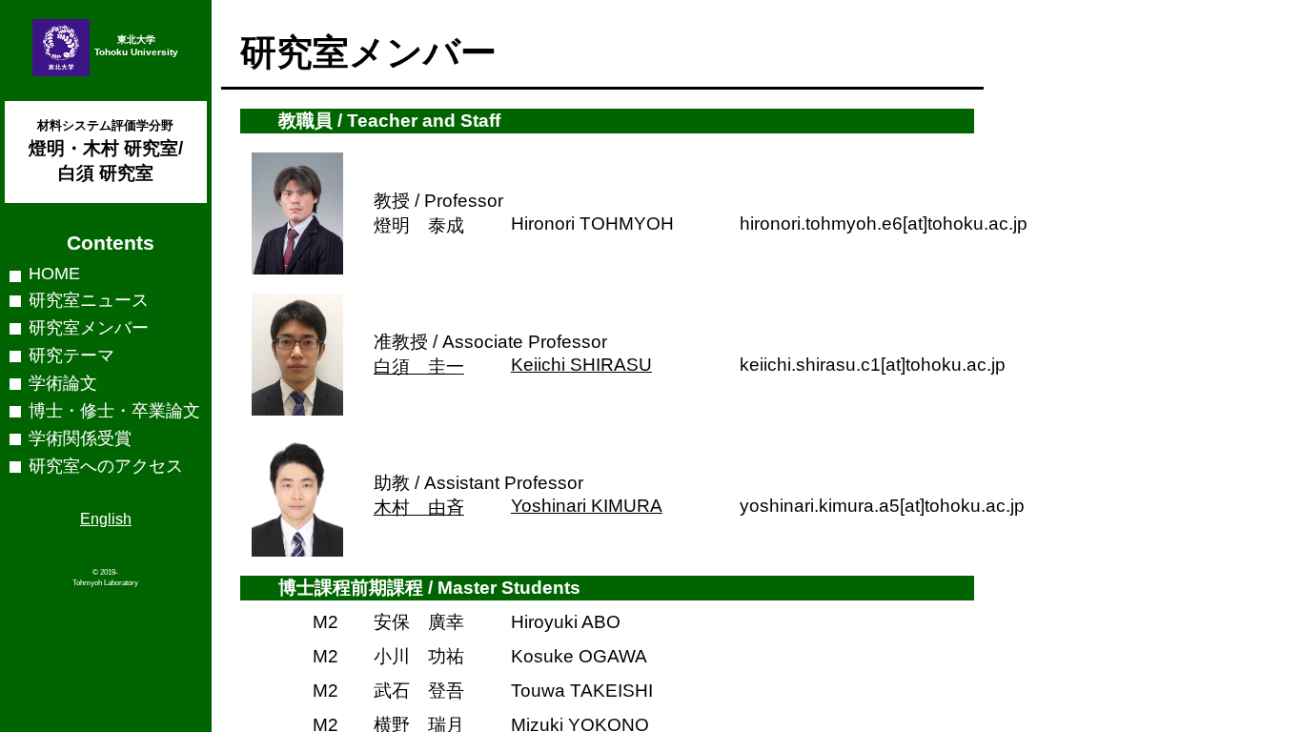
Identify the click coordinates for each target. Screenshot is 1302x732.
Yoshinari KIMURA (586, 506)
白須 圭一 (419, 366)
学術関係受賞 (80, 438)
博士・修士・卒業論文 (114, 410)
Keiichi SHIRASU (581, 365)
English (106, 519)
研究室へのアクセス (106, 466)
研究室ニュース (89, 300)
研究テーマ (71, 355)
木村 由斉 (419, 508)
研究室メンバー (89, 327)
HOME (54, 273)
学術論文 (63, 383)
